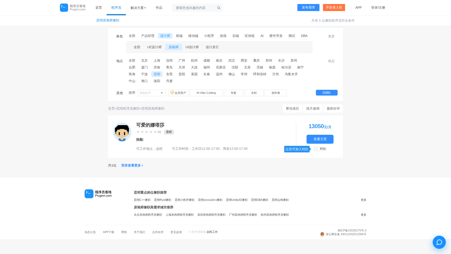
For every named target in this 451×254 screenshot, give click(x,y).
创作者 (276, 93)
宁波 (144, 74)
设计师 (165, 36)
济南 (157, 67)
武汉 (231, 60)
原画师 (174, 47)
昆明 (157, 74)
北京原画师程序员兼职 (148, 214)
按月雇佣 (312, 108)
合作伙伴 (157, 232)
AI (262, 36)
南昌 (272, 67)
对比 (323, 149)
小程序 (209, 36)
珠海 (132, 74)
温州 (219, 74)
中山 (132, 81)
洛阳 (157, 81)
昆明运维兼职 (280, 200)
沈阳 (235, 67)
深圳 (169, 60)
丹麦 (169, 81)
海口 (144, 81)
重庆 (256, 60)
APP (358, 7)
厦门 (144, 67)
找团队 (327, 92)
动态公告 (90, 232)
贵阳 (182, 74)
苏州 (294, 60)
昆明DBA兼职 (259, 200)
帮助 (124, 232)
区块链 (250, 36)
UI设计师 (192, 47)
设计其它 (212, 47)
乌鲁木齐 (291, 74)
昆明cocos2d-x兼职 (210, 200)
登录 (374, 7)
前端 (179, 36)
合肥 (132, 67)
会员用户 (181, 93)
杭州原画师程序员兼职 (275, 214)
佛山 (231, 74)
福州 (206, 67)
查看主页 (320, 139)
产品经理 (147, 36)
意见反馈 (176, 232)
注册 (382, 7)
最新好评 (333, 108)
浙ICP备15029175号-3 (352, 230)
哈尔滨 (286, 67)
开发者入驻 (334, 7)
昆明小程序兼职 (184, 200)
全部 (132, 36)
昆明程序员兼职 (128, 108)
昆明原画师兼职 (107, 20)
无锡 (260, 67)
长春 (206, 74)
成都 (206, 60)
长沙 (281, 60)
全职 (254, 93)
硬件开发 (276, 36)
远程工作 (212, 232)
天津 (182, 67)
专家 (233, 93)
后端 (235, 36)
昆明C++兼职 (142, 200)
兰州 (275, 74)
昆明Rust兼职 (162, 200)
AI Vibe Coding (206, 93)
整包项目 (292, 108)
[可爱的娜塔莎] (122, 132)
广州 (182, 60)
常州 (244, 74)
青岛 (169, 67)
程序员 (116, 7)
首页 (98, 7)
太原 (247, 67)
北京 (144, 60)
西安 (244, 60)
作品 (159, 7)
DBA (304, 36)
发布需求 (308, 7)
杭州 (194, 60)
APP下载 (108, 232)
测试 (291, 36)
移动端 (193, 36)
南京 (219, 60)
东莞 (169, 74)
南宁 (300, 67)
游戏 (223, 36)
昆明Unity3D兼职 (237, 200)
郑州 (269, 60)
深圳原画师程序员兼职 (211, 214)
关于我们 (139, 232)
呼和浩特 (259, 74)
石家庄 (221, 67)
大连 (194, 67)
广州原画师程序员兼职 (243, 214)
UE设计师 (154, 47)
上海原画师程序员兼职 (180, 214)
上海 (157, 60)
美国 (194, 74)
